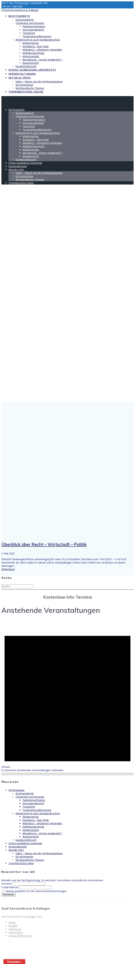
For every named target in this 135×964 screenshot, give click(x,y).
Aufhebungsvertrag (33, 53)
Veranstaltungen (22, 73)
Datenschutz (15, 932)
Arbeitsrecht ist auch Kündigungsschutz (37, 39)
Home (11, 922)
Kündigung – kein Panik (35, 46)
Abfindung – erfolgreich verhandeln (42, 49)
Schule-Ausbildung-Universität (32, 69)
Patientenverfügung (33, 26)
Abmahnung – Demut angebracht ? (42, 59)
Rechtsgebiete (19, 16)
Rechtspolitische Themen (29, 88)
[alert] (67, 696)
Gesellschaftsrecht (25, 66)
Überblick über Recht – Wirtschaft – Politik (43, 544)
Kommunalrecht (24, 19)
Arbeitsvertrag (30, 43)
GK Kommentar (24, 84)
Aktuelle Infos (19, 77)
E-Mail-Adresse (9, 887)
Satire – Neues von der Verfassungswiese (39, 81)
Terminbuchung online (26, 91)
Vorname (6, 883)
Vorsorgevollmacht (33, 29)
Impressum (14, 929)
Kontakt (12, 925)
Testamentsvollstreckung (36, 36)
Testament (28, 33)
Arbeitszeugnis (30, 56)
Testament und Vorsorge (29, 23)
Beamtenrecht (30, 63)
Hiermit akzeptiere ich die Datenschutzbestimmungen (35, 891)
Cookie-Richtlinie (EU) (20, 935)
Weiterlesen (8, 569)
